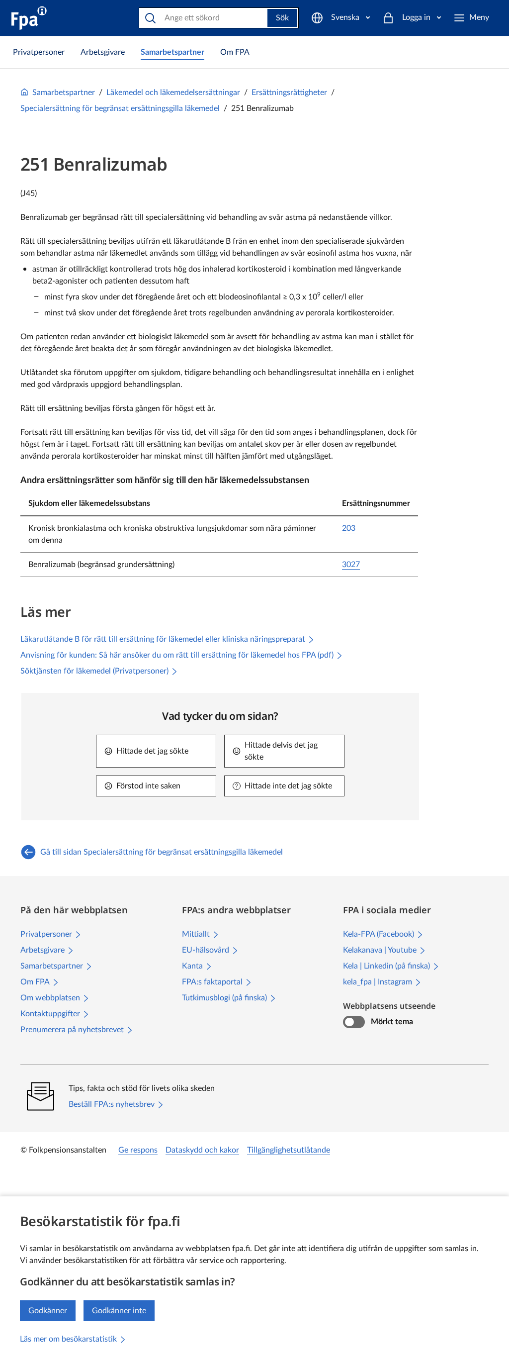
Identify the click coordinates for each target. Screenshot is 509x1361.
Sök (282, 18)
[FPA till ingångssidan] (29, 18)
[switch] (353, 1022)
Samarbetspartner (63, 93)
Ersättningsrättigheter (289, 93)
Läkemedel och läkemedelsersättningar (173, 93)
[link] (39, 52)
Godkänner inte (119, 1311)
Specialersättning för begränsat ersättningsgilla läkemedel (120, 108)
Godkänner (47, 1311)
